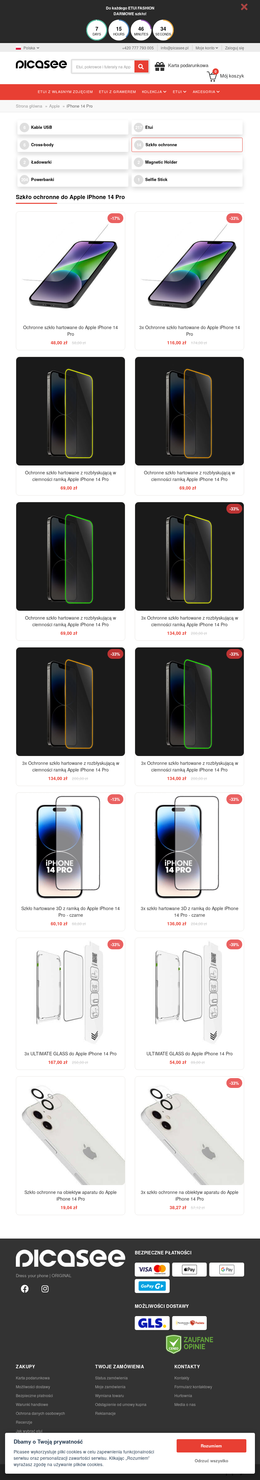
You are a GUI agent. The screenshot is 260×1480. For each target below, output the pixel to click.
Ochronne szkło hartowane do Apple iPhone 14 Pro (70, 330)
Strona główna (29, 106)
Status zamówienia (111, 1377)
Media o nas (185, 1404)
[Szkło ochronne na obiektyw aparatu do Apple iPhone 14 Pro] (70, 1131)
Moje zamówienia (110, 1386)
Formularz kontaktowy (193, 1386)
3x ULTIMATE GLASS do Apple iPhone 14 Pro (70, 1053)
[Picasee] (41, 63)
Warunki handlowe (32, 1404)
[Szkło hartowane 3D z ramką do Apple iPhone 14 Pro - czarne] (70, 847)
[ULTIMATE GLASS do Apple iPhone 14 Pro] (189, 992)
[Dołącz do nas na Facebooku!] (24, 1288)
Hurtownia (183, 1395)
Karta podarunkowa (33, 1377)
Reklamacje (105, 1413)
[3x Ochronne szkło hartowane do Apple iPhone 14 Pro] (189, 266)
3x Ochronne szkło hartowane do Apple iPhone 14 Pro (189, 330)
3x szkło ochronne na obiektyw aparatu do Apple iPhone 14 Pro (189, 1195)
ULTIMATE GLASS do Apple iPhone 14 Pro (189, 1053)
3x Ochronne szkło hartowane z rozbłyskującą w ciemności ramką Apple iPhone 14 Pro (189, 621)
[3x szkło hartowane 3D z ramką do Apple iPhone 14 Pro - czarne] (189, 847)
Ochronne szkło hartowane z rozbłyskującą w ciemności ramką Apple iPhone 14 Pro (70, 475)
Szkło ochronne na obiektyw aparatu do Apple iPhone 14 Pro (70, 1195)
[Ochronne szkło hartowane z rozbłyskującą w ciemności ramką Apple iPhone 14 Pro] (70, 411)
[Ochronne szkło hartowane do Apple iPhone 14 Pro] (70, 266)
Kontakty (181, 1377)
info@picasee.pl (175, 47)
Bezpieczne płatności (34, 1395)
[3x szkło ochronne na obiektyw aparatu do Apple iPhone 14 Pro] (189, 1131)
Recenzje (24, 1422)
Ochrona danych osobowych (40, 1413)
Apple (54, 106)
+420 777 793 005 (138, 47)
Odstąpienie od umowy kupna (120, 1404)
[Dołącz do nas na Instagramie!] (45, 1288)
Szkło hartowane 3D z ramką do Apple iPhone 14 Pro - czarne (70, 911)
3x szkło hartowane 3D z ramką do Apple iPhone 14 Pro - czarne (189, 911)
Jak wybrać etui (29, 1430)
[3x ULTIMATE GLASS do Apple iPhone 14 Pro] (70, 992)
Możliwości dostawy (33, 1386)
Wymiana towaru (109, 1395)
